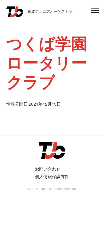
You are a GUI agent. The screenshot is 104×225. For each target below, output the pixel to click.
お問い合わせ (48, 169)
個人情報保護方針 (52, 176)
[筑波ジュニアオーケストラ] (52, 150)
